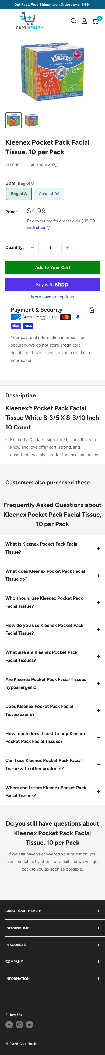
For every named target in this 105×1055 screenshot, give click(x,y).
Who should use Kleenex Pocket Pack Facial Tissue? (44, 602)
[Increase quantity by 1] (67, 247)
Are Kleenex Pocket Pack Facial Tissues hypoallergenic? (45, 683)
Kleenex (13, 165)
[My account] (84, 21)
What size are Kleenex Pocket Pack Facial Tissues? (41, 656)
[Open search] (74, 21)
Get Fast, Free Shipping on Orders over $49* (52, 4)
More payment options (52, 296)
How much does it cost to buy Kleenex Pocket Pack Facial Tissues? (45, 737)
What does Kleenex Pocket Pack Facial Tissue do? (45, 575)
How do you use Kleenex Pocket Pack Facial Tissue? (44, 629)
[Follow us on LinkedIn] (29, 1024)
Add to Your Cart (52, 267)
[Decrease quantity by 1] (32, 247)
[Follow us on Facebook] (9, 1024)
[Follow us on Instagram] (19, 1024)
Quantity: (14, 247)
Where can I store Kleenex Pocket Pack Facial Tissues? (45, 791)
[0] (95, 21)
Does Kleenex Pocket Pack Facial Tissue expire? (39, 710)
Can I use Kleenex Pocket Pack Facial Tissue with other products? (43, 764)
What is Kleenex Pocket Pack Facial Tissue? (41, 548)
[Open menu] (8, 21)
